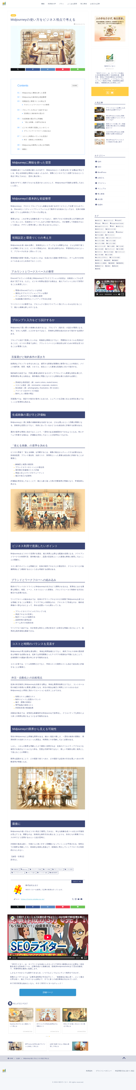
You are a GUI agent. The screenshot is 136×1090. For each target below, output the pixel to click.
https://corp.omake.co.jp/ (32, 899)
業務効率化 (120, 263)
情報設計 (116, 260)
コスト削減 (47, 869)
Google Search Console (117, 223)
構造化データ (100, 266)
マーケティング (120, 252)
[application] (47, 937)
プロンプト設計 (31, 872)
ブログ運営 (120, 249)
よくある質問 (72, 4)
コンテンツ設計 (111, 243)
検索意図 (112, 263)
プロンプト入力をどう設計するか (35, 110)
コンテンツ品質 (111, 240)
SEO (99, 167)
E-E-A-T (106, 223)
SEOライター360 (111, 229)
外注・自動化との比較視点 (33, 139)
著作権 (98, 268)
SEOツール (120, 226)
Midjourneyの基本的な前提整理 (34, 97)
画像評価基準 (54, 872)
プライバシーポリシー (104, 1071)
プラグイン (102, 183)
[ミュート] (82, 958)
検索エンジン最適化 (101, 263)
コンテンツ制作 (100, 240)
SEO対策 (111, 232)
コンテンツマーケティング (114, 237)
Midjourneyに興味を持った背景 (34, 93)
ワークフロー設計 (115, 257)
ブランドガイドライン (18, 872)
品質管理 (108, 260)
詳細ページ (48, 992)
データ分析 (120, 246)
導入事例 (83, 4)
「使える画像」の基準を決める (35, 122)
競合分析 (116, 266)
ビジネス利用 (69, 869)
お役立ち (101, 178)
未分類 (100, 199)
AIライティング (109, 220)
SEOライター (100, 229)
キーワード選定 (100, 237)
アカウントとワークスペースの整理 (36, 105)
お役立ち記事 (95, 4)
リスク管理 (109, 254)
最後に (24, 149)
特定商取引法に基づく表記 (124, 1071)
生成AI (13, 15)
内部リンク (99, 260)
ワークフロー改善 (42, 872)
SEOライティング (101, 232)
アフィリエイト (110, 235)
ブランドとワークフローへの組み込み (37, 131)
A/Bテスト (99, 220)
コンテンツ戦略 (100, 243)
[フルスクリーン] (85, 958)
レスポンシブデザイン (102, 257)
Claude (98, 223)
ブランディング (110, 249)
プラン (61, 4)
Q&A (99, 161)
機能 (43, 4)
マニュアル (102, 188)
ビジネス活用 (100, 249)
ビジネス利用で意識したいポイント (36, 127)
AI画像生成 (15, 869)
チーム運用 (111, 246)
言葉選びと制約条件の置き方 (34, 113)
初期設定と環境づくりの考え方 (34, 101)
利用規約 (89, 1071)
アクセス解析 (100, 235)
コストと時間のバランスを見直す (35, 136)
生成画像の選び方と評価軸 (32, 119)
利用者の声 (52, 4)
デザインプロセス (57, 869)
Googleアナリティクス (102, 226)
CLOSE (75, 85)
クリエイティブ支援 (36, 869)
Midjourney (24, 869)
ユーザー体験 (100, 254)
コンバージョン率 (101, 246)
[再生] (10, 958)
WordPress (102, 172)
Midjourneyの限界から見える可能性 (36, 145)
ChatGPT (119, 220)
